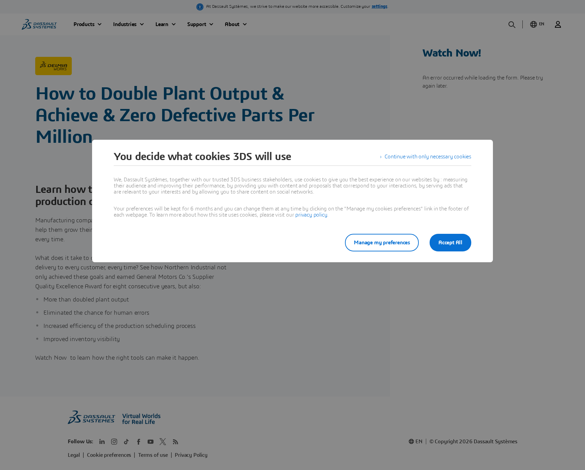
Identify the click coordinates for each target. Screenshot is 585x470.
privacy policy (311, 215)
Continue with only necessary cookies (428, 156)
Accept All (450, 242)
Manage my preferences (382, 242)
